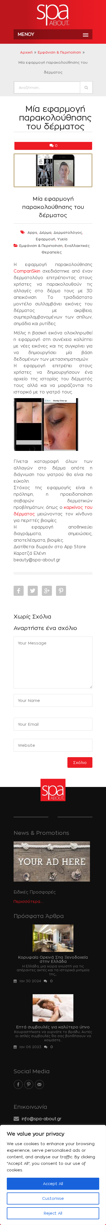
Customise (53, 1198)
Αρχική (26, 52)
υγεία (62, 239)
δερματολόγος (68, 232)
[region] (53, 1175)
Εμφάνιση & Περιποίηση (59, 52)
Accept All (53, 1184)
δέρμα (45, 232)
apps (32, 232)
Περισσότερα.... (28, 901)
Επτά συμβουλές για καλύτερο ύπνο (53, 1027)
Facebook (19, 591)
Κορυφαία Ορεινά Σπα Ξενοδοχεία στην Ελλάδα (53, 959)
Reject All (53, 1213)
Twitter (33, 591)
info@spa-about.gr (41, 1118)
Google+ (47, 591)
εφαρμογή (45, 239)
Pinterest (61, 591)
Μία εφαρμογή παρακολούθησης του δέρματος (53, 207)
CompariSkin (27, 271)
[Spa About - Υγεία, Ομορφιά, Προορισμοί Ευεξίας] (53, 15)
